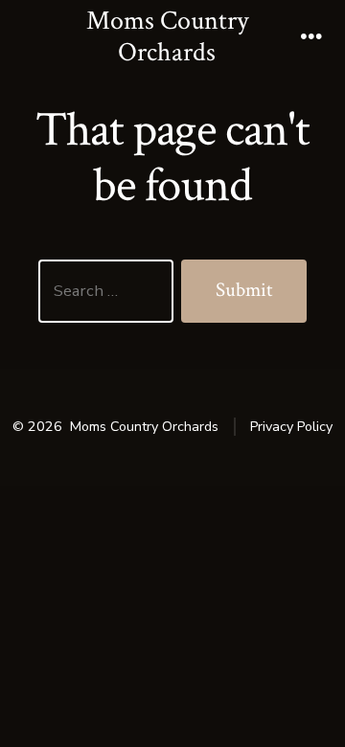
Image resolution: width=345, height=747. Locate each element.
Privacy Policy (291, 427)
